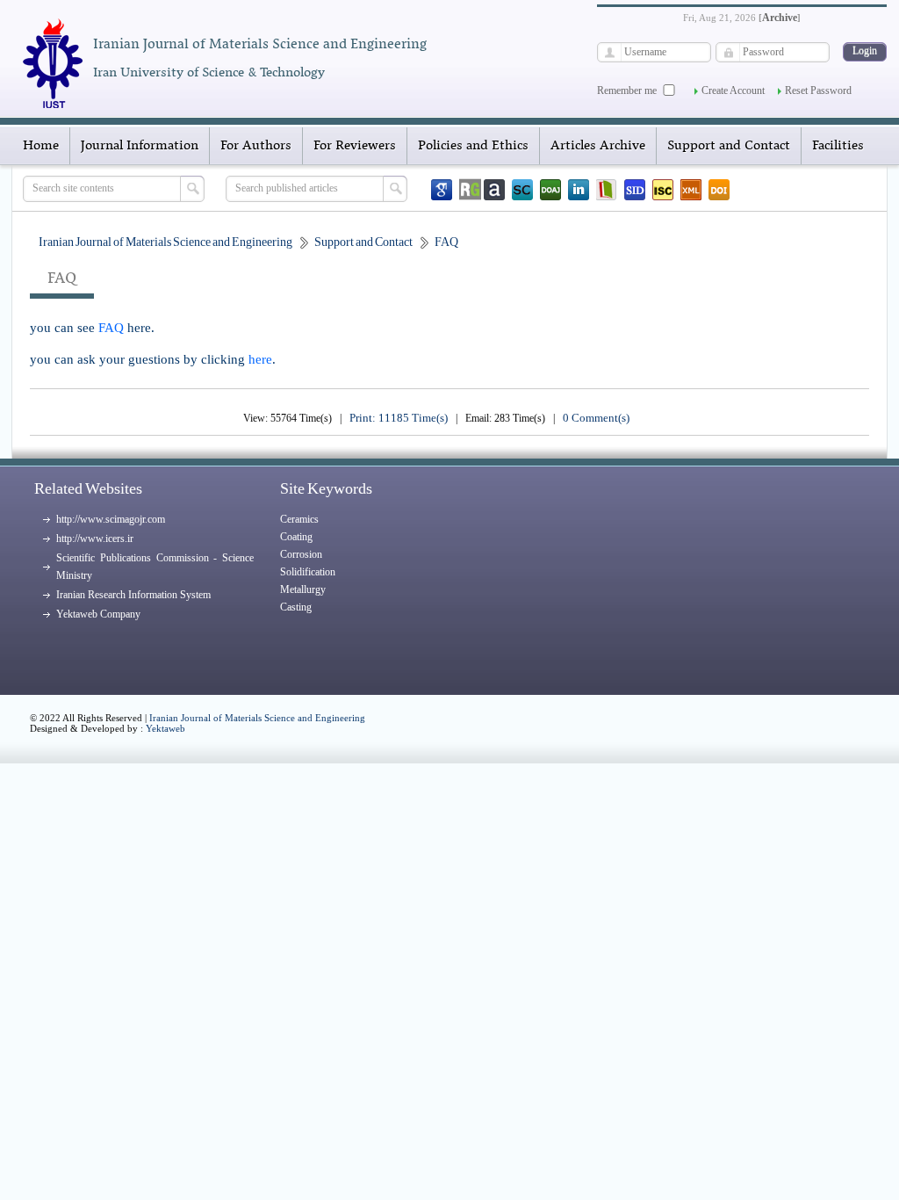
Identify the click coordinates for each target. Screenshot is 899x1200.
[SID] (634, 189)
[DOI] (719, 189)
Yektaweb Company (98, 614)
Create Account (733, 90)
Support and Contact (728, 146)
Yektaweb (165, 728)
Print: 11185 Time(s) (398, 417)
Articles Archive (597, 146)
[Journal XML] (690, 189)
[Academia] (494, 189)
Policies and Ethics (473, 146)
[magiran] (606, 189)
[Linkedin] (578, 189)
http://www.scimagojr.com (110, 519)
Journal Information (139, 146)
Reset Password (818, 90)
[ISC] (662, 189)
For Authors (255, 146)
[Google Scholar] (441, 189)
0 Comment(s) (596, 417)
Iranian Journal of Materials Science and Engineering (257, 717)
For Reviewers (354, 146)
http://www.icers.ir (94, 538)
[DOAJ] (550, 189)
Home (41, 146)
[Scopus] (522, 189)
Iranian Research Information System (133, 595)
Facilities (838, 146)
